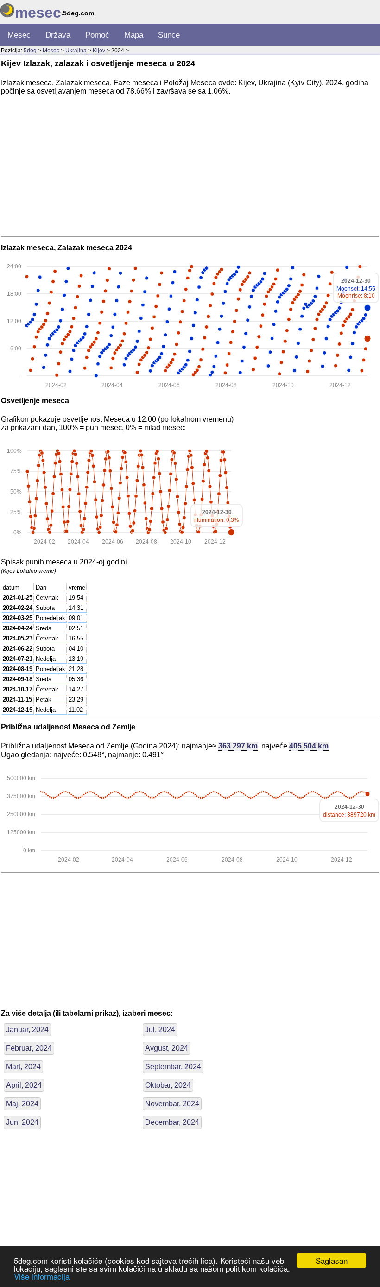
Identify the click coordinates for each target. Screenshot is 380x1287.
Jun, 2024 (22, 1122)
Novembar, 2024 (172, 1104)
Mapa (133, 35)
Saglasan (332, 1260)
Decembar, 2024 (172, 1122)
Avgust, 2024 (166, 1048)
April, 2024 (24, 1085)
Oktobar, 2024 (168, 1085)
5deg (30, 50)
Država (57, 35)
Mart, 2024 (23, 1067)
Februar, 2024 (29, 1048)
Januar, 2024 (27, 1029)
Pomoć (97, 35)
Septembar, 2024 (173, 1067)
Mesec (19, 35)
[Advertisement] (190, 168)
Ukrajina (76, 50)
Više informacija (42, 1276)
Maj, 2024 (22, 1104)
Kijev (99, 50)
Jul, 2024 (160, 1029)
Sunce (169, 35)
